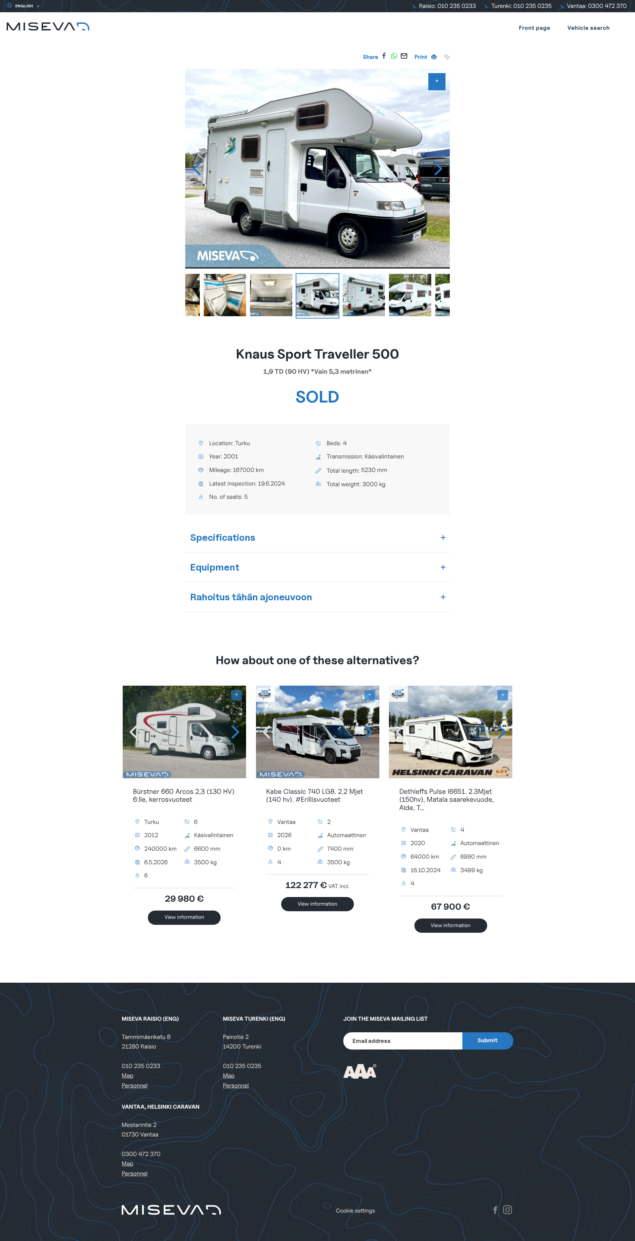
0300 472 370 (141, 1154)
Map (127, 1075)
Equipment (214, 567)
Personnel (135, 1085)
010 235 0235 (242, 1066)
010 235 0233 (141, 1066)
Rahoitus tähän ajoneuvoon (251, 597)
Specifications (222, 537)
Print (422, 57)
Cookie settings (355, 1211)
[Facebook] (384, 56)
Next (438, 168)
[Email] (403, 56)
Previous (196, 168)
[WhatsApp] (394, 56)
